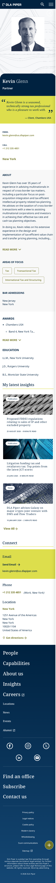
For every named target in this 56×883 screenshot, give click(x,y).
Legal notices (28, 818)
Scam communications (28, 843)
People (10, 653)
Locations (8, 704)
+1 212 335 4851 (10, 148)
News (6, 712)
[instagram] (28, 746)
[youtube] (37, 758)
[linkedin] (19, 758)
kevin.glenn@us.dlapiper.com (18, 135)
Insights (12, 684)
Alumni (7, 730)
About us (13, 673)
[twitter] (46, 746)
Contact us (15, 796)
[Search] (42, 4)
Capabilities (16, 663)
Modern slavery (28, 830)
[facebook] (10, 746)
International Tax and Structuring (23, 279)
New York (9, 159)
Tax (7, 270)
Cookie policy (28, 824)
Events (7, 721)
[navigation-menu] (51, 4)
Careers (11, 694)
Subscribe (14, 786)
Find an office (18, 776)
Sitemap (25, 851)
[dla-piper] (11, 4)
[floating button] (49, 845)
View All (9, 528)
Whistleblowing (28, 837)
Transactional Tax (26, 270)
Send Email (9, 564)
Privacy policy (28, 812)
